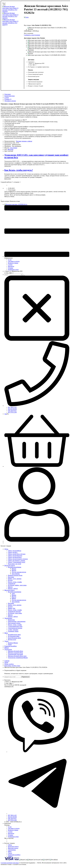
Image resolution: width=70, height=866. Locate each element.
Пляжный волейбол (10, 646)
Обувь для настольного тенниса (18, 559)
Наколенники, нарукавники (16, 621)
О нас (10, 259)
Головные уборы (13, 631)
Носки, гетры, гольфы (15, 582)
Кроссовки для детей (14, 564)
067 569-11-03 (12, 407)
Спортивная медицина (15, 628)
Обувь (6, 549)
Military (6, 648)
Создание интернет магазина (10, 863)
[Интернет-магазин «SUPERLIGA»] (15, 204)
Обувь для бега (12, 552)
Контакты (11, 266)
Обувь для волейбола (14, 550)
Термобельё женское (14, 611)
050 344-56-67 (12, 410)
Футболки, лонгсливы (15, 613)
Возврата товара (13, 263)
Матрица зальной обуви (15, 652)
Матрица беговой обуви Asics (17, 656)
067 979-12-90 (12, 412)
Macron (14, 570)
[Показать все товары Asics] (26, 20)
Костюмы (11, 577)
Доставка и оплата (10, 101)
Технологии (8, 649)
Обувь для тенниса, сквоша (16, 560)
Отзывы (10, 268)
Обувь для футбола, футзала (16, 554)
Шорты (10, 587)
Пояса (10, 644)
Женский (10, 149)
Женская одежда (9, 590)
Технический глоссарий (15, 654)
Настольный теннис (14, 623)
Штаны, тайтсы (13, 588)
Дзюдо (6, 641)
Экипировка (8, 618)
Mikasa (14, 598)
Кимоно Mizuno (13, 643)
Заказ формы (16, 573)
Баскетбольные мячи (14, 638)
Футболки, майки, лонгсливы (17, 585)
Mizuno (14, 569)
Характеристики (9, 96)
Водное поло (12, 639)
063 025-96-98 (12, 409)
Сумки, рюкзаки (13, 629)
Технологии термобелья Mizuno (18, 657)
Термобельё (11, 583)
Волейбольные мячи (14, 634)
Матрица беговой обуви (15, 651)
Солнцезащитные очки (15, 626)
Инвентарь (11, 620)
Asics (13, 593)
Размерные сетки (13, 269)
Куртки (10, 580)
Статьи (6, 97)
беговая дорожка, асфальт (24, 141)
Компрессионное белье (15, 575)
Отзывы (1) (7, 99)
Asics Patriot (13, 148)
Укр (5, 414)
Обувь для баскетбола (15, 557)
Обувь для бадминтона (15, 555)
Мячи (6, 633)
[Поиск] (22, 275)
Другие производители (19, 572)
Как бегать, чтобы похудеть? (18, 170)
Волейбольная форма (14, 567)
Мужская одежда (9, 565)
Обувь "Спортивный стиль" (16, 562)
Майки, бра (11, 608)
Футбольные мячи (13, 636)
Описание (7, 94)
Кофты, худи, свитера (14, 578)
